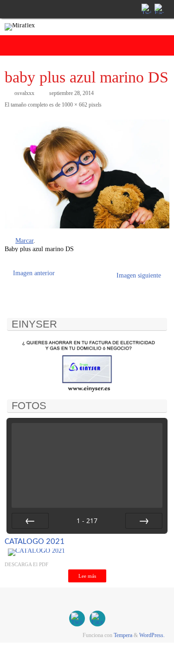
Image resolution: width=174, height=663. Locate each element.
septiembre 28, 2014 (71, 93)
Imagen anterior (34, 273)
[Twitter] (145, 8)
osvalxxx (24, 93)
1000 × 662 (74, 104)
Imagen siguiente (138, 275)
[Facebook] (158, 8)
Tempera (123, 635)
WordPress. (152, 635)
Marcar (24, 240)
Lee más (87, 576)
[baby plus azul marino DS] (87, 174)
